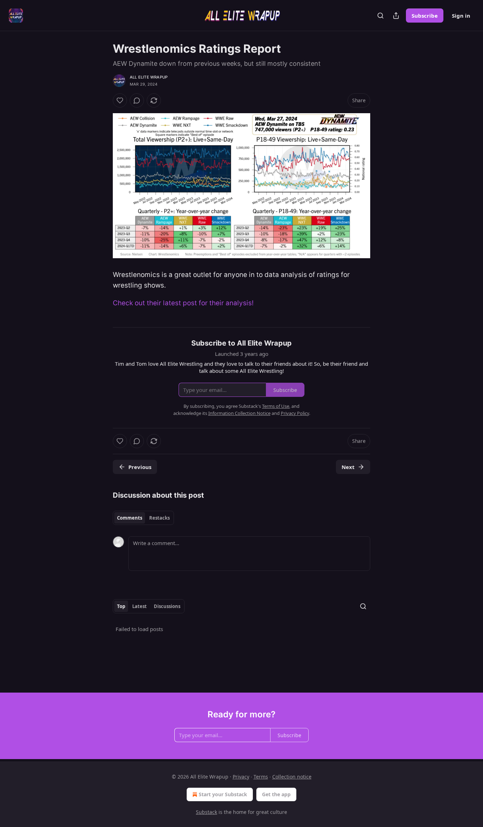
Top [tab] (121, 606)
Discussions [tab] (167, 606)
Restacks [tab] (159, 518)
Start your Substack (223, 794)
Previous (139, 466)
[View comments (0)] (137, 100)
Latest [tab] (139, 606)
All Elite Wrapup (149, 77)
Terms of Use (275, 406)
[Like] (120, 100)
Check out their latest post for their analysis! (183, 303)
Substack (206, 812)
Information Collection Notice (239, 413)
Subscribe (425, 15)
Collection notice (292, 776)
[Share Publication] (396, 15)
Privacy (241, 776)
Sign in (461, 15)
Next (348, 466)
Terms (261, 776)
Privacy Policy (295, 413)
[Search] (380, 15)
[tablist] (143, 518)
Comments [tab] (129, 518)
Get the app (276, 794)
